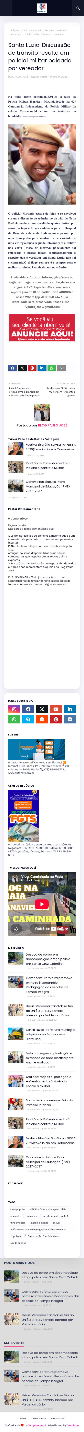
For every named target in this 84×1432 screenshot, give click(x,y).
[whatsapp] (14, 719)
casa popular (17, 1209)
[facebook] (28, 709)
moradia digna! (39, 1222)
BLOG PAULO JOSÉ (18, 76)
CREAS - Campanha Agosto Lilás (48, 1209)
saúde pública (18, 1243)
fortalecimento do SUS (55, 1216)
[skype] (28, 719)
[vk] (70, 719)
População (16, 1236)
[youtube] (56, 709)
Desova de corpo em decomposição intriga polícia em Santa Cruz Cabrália (48, 959)
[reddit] (42, 719)
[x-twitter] (42, 709)
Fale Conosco (58, 1418)
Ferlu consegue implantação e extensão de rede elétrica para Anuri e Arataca (50, 1057)
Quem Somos (39, 1418)
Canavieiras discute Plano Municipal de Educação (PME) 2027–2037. (48, 486)
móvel (56, 1222)
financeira (31, 1216)
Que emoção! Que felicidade (43, 1236)
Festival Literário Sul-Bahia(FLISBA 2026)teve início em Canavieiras (51, 446)
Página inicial (19, 30)
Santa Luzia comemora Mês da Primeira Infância (49, 1102)
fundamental (17, 1222)
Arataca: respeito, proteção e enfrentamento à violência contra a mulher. (48, 1081)
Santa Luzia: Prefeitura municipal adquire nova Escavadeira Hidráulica (50, 1034)
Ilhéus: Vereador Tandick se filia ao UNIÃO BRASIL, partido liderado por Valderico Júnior (49, 1010)
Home (23, 1418)
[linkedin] (70, 709)
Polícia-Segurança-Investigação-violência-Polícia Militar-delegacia (38, 1230)
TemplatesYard (37, 1425)
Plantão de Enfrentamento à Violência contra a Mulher (48, 465)
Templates (72, 1425)
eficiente (15, 1216)
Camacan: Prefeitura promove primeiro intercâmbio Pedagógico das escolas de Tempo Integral (49, 985)
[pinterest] (56, 719)
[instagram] (14, 709)
